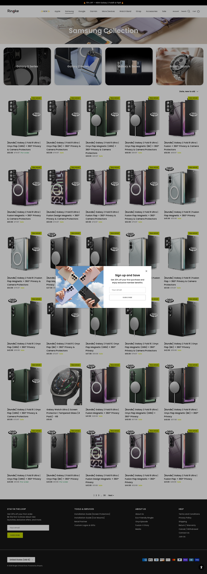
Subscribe (127, 297)
